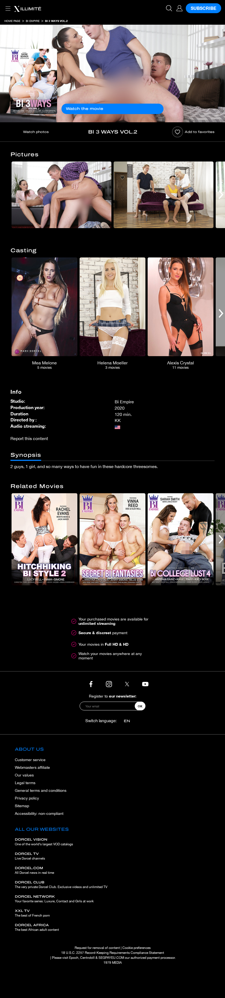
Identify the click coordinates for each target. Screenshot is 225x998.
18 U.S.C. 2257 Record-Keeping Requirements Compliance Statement (112, 953)
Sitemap (22, 806)
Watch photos (36, 132)
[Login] (179, 8)
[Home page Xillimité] (27, 8)
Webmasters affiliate (32, 767)
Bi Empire (33, 20)
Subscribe (203, 8)
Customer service (30, 760)
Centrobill (87, 958)
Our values (24, 775)
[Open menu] (7, 5)
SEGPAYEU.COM (111, 958)
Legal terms (25, 783)
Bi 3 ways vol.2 (56, 20)
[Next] (221, 194)
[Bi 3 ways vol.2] (33, 81)
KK (118, 420)
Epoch (73, 958)
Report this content (29, 438)
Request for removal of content (97, 948)
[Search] (169, 8)
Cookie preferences (136, 948)
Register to (112, 696)
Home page (12, 20)
